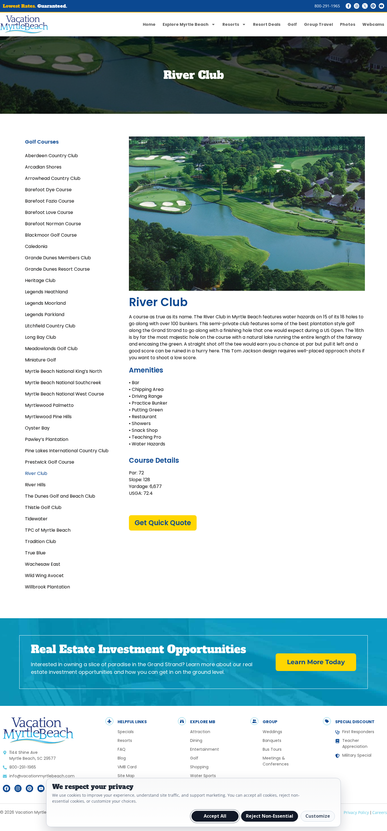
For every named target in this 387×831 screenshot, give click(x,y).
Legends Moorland (45, 303)
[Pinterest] (373, 6)
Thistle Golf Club (43, 507)
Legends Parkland (44, 314)
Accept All (215, 816)
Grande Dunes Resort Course (57, 269)
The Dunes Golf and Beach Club (60, 496)
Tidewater (36, 519)
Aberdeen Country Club (51, 155)
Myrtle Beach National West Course (64, 394)
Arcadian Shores (43, 167)
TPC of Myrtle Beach (48, 530)
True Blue (35, 553)
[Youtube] (381, 6)
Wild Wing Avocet (44, 575)
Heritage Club (40, 280)
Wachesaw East (42, 564)
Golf (292, 24)
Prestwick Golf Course (49, 462)
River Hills (35, 484)
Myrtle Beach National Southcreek (63, 382)
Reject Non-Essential (269, 816)
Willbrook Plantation (47, 587)
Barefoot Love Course (49, 212)
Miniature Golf (40, 360)
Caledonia (36, 246)
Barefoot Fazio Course (49, 201)
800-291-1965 (327, 6)
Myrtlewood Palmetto (49, 405)
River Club (36, 473)
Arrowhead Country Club (52, 178)
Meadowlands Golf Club (51, 348)
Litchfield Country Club (50, 326)
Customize (317, 816)
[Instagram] (356, 6)
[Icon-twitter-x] (364, 6)
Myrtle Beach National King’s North (63, 371)
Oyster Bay (37, 428)
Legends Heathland (46, 292)
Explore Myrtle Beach (186, 24)
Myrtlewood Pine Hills (48, 416)
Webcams (373, 24)
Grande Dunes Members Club (58, 257)
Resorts (230, 24)
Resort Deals (266, 24)
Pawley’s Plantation (46, 439)
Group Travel (318, 24)
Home (149, 24)
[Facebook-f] (348, 6)
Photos (347, 24)
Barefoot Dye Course (48, 189)
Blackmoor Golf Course (51, 235)
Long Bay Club (40, 337)
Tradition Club (40, 541)
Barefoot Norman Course (53, 223)
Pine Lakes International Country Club (67, 450)
